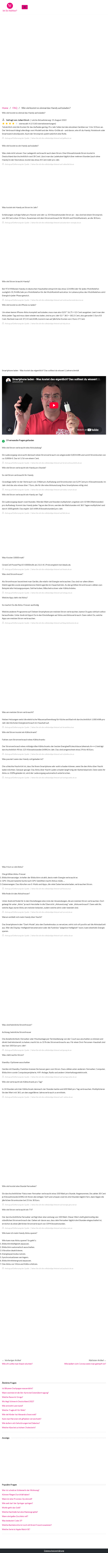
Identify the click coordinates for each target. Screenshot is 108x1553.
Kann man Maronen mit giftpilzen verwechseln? (21, 1419)
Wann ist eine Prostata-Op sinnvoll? (17, 1499)
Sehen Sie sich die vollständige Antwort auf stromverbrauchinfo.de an (56, 463)
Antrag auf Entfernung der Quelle (17, 138)
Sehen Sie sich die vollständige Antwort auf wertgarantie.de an (54, 778)
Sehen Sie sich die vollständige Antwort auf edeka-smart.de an (54, 490)
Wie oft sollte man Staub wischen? (17, 1363)
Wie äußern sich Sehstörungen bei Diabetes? (21, 1423)
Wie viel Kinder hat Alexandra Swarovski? (19, 1414)
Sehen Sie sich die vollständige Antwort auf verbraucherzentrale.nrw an (57, 300)
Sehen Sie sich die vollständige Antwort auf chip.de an (50, 323)
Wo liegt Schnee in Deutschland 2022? (18, 1401)
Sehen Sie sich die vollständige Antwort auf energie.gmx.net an (54, 1205)
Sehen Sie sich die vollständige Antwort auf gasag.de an (51, 1050)
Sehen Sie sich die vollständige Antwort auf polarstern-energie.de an (56, 223)
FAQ (15, 107)
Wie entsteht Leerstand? (12, 1406)
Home (5, 107)
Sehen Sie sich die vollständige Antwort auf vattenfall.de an (52, 164)
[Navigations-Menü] (25, 7)
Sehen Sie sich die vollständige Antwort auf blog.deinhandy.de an (54, 623)
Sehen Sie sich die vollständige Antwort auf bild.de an (50, 513)
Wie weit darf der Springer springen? (17, 1503)
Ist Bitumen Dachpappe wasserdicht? (17, 1388)
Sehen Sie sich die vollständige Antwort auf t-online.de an (52, 936)
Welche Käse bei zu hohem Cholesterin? (19, 1427)
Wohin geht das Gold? (11, 1507)
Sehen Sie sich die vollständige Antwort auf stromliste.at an (52, 727)
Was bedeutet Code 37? (12, 1521)
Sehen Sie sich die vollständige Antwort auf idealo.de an (51, 569)
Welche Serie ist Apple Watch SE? (16, 1529)
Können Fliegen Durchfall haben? (16, 1494)
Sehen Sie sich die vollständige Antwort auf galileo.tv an (51, 138)
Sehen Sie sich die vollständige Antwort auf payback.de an (52, 1268)
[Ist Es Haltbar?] (10, 7)
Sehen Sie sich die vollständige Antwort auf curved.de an (51, 912)
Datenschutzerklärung (54, 1550)
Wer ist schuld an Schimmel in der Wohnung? (20, 1490)
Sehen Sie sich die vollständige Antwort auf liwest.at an (51, 889)
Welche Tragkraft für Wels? (14, 1410)
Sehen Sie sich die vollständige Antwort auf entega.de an (51, 593)
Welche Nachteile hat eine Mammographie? (20, 1512)
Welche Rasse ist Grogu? (12, 1397)
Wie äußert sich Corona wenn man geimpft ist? (85, 1363)
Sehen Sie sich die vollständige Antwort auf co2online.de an (52, 754)
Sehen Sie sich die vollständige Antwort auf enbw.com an (51, 1228)
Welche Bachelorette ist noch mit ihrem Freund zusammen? (27, 1525)
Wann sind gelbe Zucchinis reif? (15, 1516)
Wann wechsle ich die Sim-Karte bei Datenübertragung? (25, 1393)
